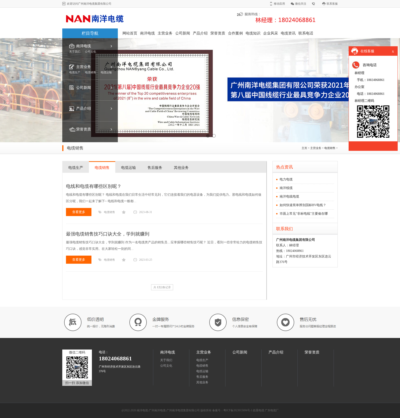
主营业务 (165, 33)
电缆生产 (75, 168)
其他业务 (181, 168)
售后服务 (154, 168)
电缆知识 (253, 33)
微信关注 (300, 3)
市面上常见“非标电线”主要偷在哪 (304, 213)
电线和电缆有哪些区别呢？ (94, 186)
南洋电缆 (147, 33)
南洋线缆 (286, 188)
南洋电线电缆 (289, 196)
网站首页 (129, 33)
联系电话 (305, 33)
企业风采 (270, 33)
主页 (304, 148)
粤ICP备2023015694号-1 (237, 410)
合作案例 (235, 33)
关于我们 (166, 360)
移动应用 (279, 3)
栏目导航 (90, 33)
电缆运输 (128, 168)
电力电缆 (286, 179)
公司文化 (166, 365)
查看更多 (78, 212)
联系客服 (332, 3)
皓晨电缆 (258, 410)
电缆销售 (329, 148)
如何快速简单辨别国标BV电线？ (303, 205)
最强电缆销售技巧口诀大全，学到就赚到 (107, 233)
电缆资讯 (288, 33)
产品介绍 (200, 33)
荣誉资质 (217, 33)
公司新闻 (182, 33)
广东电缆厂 (272, 410)
